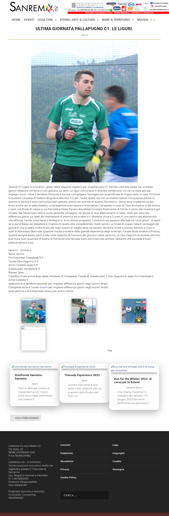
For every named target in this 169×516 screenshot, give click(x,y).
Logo (115, 444)
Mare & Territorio (116, 20)
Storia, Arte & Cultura (77, 20)
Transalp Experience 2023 (82, 375)
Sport (84, 35)
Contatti (65, 444)
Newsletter (67, 461)
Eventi (29, 20)
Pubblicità (66, 453)
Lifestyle (130, 387)
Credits (117, 461)
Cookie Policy (68, 477)
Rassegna (118, 469)
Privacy (64, 469)
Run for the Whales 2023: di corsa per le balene (133, 380)
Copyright (119, 453)
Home (16, 20)
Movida (142, 20)
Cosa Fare (45, 20)
